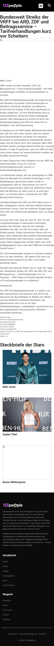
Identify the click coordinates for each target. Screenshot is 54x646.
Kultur (5, 605)
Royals (6, 571)
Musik (5, 561)
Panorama (7, 610)
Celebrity (7, 600)
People (6, 614)
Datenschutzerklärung (28, 634)
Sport (5, 580)
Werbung (42, 634)
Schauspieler (8, 575)
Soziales (6, 619)
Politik (5, 566)
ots (7, 336)
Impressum (13, 634)
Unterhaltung (9, 585)
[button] (41, 6)
